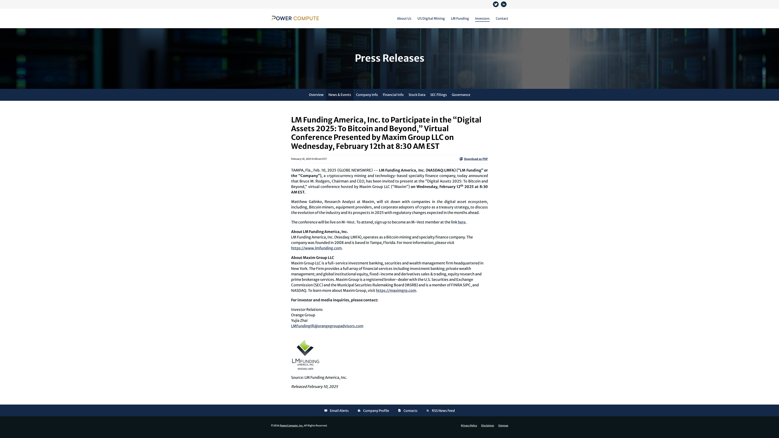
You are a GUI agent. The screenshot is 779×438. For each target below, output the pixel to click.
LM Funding (460, 18)
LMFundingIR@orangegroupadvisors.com (327, 326)
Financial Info (393, 95)
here (462, 222)
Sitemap (503, 425)
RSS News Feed (443, 411)
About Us (404, 18)
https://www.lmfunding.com (316, 248)
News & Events (339, 95)
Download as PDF (476, 159)
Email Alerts (339, 411)
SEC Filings (438, 95)
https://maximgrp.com (396, 290)
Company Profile (376, 411)
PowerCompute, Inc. (291, 425)
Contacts (410, 411)
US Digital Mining (431, 18)
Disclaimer (487, 425)
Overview (316, 95)
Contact (502, 18)
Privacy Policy (469, 425)
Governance (461, 95)
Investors (482, 18)
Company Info (367, 95)
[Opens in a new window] (496, 4)
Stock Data (417, 95)
